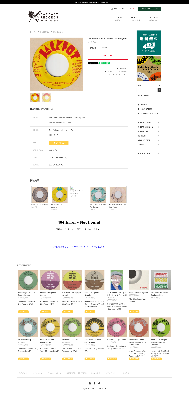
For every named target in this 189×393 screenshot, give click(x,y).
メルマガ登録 (95, 373)
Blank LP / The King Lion (138, 293)
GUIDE (119, 18)
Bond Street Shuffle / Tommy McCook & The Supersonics (138, 342)
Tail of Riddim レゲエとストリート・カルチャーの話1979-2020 (117, 295)
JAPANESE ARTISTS (149, 113)
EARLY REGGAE (47, 109)
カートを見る (124, 373)
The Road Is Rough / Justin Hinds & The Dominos (159, 342)
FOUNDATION (147, 109)
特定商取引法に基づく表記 (76, 373)
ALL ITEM (145, 96)
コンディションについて (119, 74)
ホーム (32, 32)
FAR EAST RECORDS (150, 9)
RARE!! (144, 105)
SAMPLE (60, 143)
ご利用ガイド (123, 68)
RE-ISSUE (58, 32)
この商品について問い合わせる (117, 71)
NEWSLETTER (136, 18)
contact (153, 18)
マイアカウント (110, 373)
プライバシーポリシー (54, 373)
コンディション (36, 373)
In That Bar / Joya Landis (116, 340)
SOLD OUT (45, 32)
